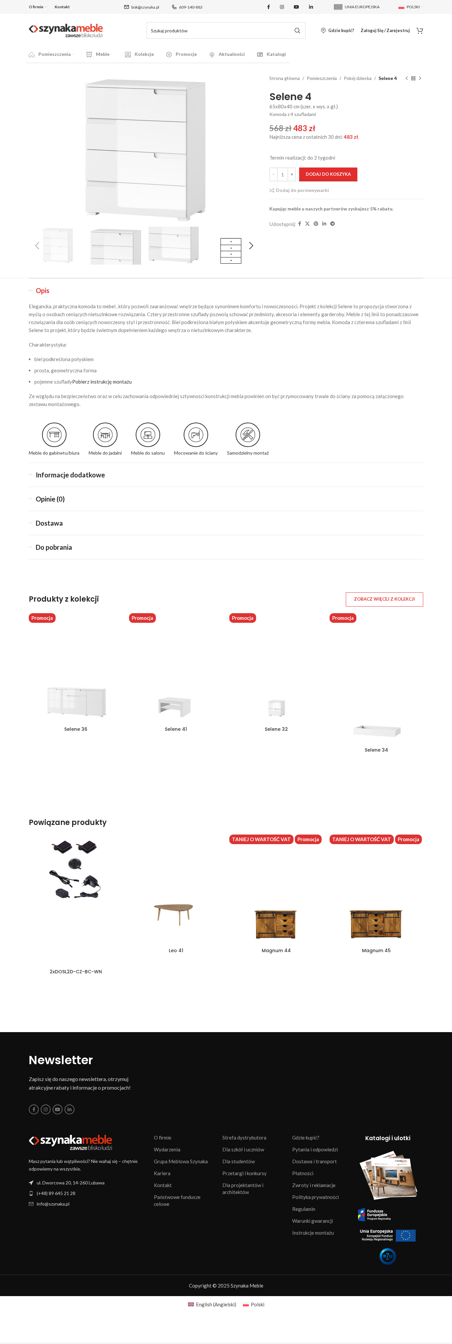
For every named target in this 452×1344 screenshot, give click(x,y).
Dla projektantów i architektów (242, 1188)
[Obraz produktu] (176, 887)
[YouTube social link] (296, 7)
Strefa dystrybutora (244, 1137)
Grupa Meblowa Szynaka (181, 1161)
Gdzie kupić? (305, 1137)
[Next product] (420, 78)
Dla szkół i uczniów (243, 1149)
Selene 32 (276, 729)
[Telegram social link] (332, 223)
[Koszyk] (420, 30)
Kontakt (163, 1185)
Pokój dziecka (358, 78)
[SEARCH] (297, 30)
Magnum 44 (276, 950)
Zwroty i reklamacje (314, 1185)
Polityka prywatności (315, 1197)
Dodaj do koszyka (328, 174)
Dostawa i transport (314, 1161)
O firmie (162, 1137)
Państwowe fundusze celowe (177, 1200)
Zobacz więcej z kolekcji (384, 599)
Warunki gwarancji (312, 1221)
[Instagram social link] (282, 7)
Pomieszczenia (322, 78)
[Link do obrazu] (70, 1142)
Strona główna (284, 78)
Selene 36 (75, 729)
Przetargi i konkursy (244, 1173)
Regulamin (303, 1209)
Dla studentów (238, 1161)
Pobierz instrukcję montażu (102, 382)
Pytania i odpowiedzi (315, 1149)
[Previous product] (406, 78)
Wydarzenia (167, 1149)
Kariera (162, 1173)
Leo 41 (176, 950)
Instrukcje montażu (313, 1233)
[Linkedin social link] (311, 7)
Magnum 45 (376, 950)
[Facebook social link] (268, 7)
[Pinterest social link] (316, 223)
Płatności (302, 1173)
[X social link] (307, 223)
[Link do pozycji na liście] (88, 1193)
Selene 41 (176, 729)
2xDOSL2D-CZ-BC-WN (76, 971)
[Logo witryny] (66, 30)
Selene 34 (376, 750)
